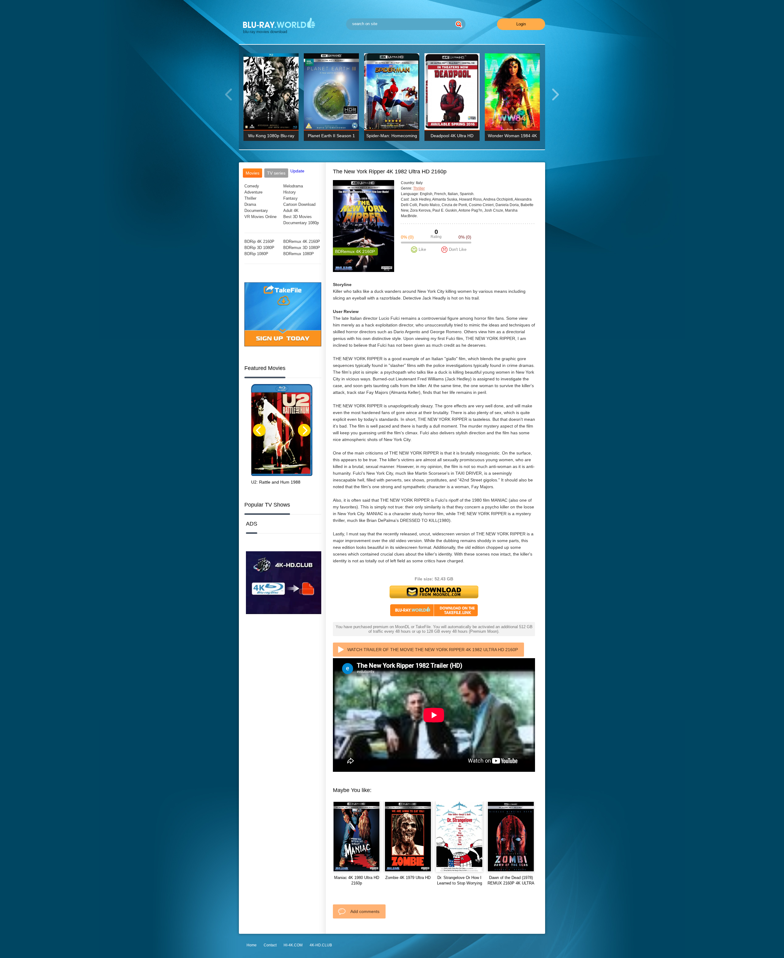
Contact (270, 945)
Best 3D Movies (297, 216)
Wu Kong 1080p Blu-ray (271, 135)
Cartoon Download (299, 204)
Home (252, 945)
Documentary (256, 210)
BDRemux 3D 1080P (301, 247)
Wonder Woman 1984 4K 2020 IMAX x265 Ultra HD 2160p (512, 137)
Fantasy (290, 198)
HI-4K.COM (293, 945)
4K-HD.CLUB (321, 945)
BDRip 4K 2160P (259, 241)
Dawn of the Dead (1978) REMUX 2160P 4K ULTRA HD (511, 883)
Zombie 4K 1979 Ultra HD (408, 877)
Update (297, 170)
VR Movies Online (260, 216)
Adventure (253, 192)
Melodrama (293, 186)
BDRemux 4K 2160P (301, 241)
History (289, 192)
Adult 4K (291, 210)
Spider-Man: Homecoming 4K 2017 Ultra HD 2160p (391, 137)
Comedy (251, 186)
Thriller (250, 198)
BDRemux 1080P (298, 253)
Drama (250, 204)
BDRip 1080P (256, 253)
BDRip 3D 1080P (259, 247)
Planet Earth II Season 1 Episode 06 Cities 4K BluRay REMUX (331, 137)
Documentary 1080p (301, 223)
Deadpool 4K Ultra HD (452, 135)
